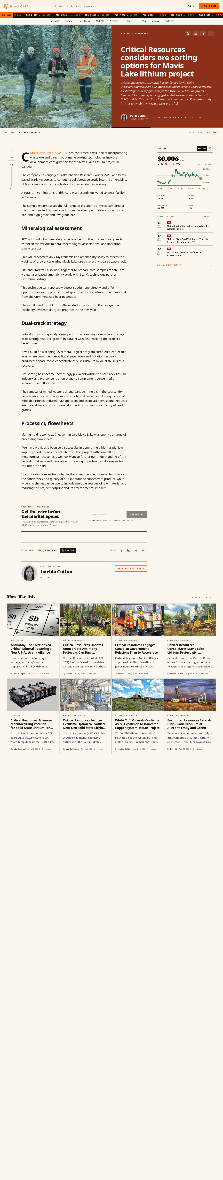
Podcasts (169, 21)
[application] (185, 179)
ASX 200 (100, 21)
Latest (69, 21)
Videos (155, 21)
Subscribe (136, 514)
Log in (190, 6)
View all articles (129, 568)
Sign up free (208, 6)
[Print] (11, 157)
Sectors (114, 21)
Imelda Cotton (137, 115)
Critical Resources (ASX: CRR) (49, 153)
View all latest (202, 598)
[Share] (11, 150)
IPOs (143, 21)
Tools (129, 21)
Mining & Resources (47, 550)
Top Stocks (84, 21)
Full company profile (169, 265)
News (13, 132)
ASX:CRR (69, 550)
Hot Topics (54, 21)
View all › (207, 216)
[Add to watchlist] (210, 148)
